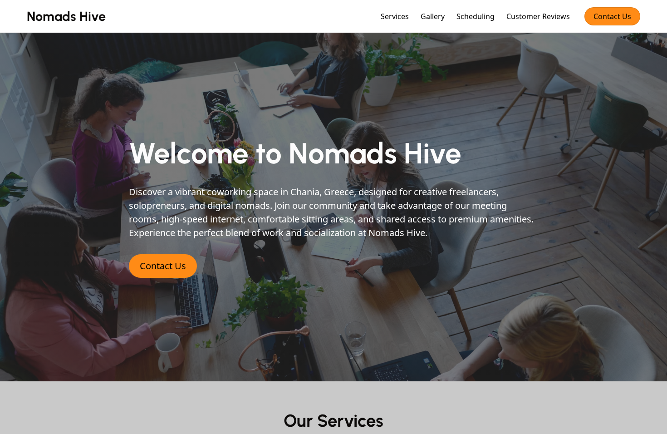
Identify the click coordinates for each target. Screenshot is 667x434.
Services (395, 16)
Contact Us (612, 16)
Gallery (433, 16)
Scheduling (475, 16)
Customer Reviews (538, 16)
